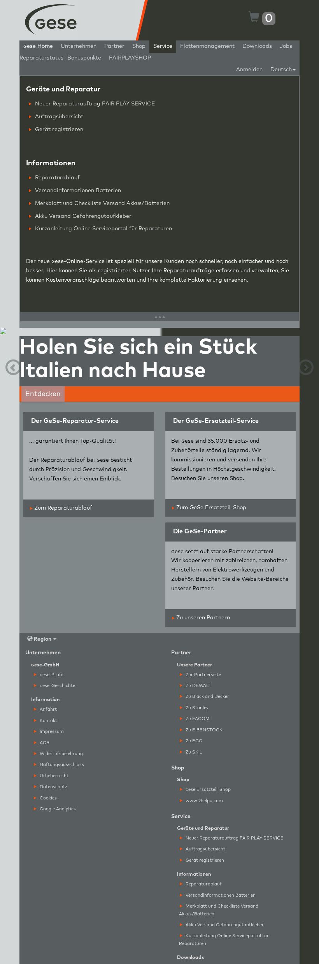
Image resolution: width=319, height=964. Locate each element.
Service (162, 46)
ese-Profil (51, 675)
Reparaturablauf (56, 178)
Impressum (51, 731)
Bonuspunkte (84, 58)
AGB (44, 743)
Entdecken (43, 394)
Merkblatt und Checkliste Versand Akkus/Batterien (101, 203)
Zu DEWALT (197, 686)
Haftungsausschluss (61, 764)
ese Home (38, 46)
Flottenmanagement (207, 46)
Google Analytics (57, 809)
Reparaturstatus (41, 58)
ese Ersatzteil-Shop (208, 789)
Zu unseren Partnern (202, 617)
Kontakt (48, 721)
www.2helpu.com (203, 801)
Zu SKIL (193, 752)
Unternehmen (78, 46)
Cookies (48, 798)
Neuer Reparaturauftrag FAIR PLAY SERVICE (94, 104)
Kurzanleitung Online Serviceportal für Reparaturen (102, 228)
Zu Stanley (196, 708)
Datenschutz (53, 787)
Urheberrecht (53, 776)
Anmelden (249, 69)
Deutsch (281, 69)
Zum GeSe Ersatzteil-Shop (210, 507)
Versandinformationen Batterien (77, 190)
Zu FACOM (197, 719)
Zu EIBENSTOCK (203, 730)
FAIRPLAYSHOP (130, 58)
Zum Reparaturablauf (62, 508)
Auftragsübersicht (58, 116)
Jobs (286, 46)
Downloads (257, 46)
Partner (114, 46)
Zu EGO (193, 741)
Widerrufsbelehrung (61, 754)
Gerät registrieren (58, 129)
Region (43, 639)
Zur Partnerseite (202, 675)
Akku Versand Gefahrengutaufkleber (82, 216)
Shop (138, 46)
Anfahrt (48, 709)
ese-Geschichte (57, 686)
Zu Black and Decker (206, 696)
